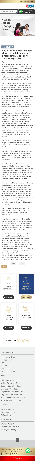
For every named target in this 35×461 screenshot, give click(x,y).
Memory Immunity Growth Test (14, 398)
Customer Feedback (9, 412)
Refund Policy (6, 415)
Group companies (8, 371)
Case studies (6, 369)
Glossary (4, 451)
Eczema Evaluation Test (11, 386)
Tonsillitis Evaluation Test (11, 400)
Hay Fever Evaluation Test (11, 395)
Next (22, 264)
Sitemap (14, 453)
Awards (4, 366)
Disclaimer (6, 453)
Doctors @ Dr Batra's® (10, 427)
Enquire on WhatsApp (28, 11)
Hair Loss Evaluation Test (11, 380)
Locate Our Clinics (28, 2)
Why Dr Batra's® (7, 424)
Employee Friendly (8, 430)
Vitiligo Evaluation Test (10, 383)
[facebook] (18, 340)
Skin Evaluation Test (9, 389)
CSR (2, 363)
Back (4, 266)
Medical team (6, 360)
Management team (9, 357)
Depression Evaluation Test (12, 392)
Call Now (18, 458)
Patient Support (7, 409)
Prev (13, 264)
